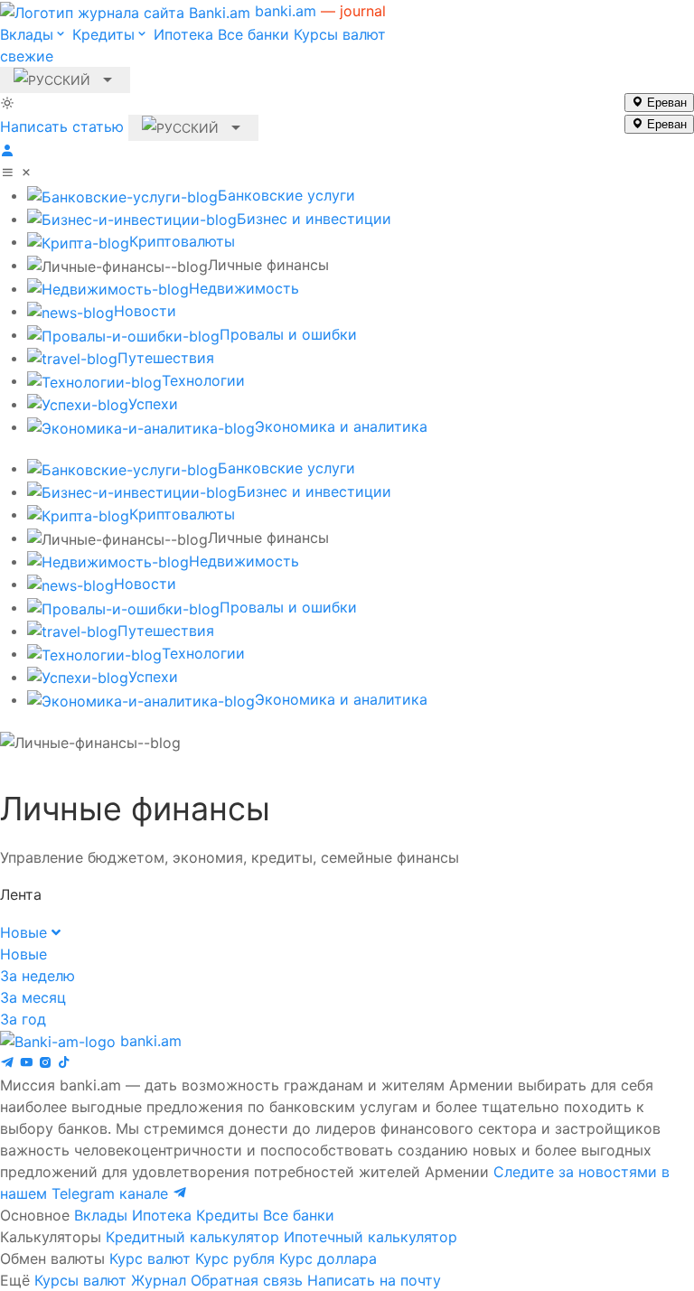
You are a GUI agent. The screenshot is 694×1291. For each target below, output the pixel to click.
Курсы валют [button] (193, 45)
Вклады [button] (26, 34)
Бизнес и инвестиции (314, 219)
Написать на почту (374, 1280)
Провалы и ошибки (288, 334)
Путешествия (165, 358)
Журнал (158, 1280)
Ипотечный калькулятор (370, 1237)
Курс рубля (235, 1258)
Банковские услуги (286, 195)
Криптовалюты (182, 241)
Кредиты (227, 1215)
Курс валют (150, 1258)
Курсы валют (80, 1280)
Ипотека (162, 1215)
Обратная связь (247, 1280)
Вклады (100, 1215)
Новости (145, 311)
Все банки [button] (253, 34)
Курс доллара (328, 1258)
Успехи (153, 404)
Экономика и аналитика (341, 426)
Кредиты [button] (103, 34)
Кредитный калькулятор (192, 1237)
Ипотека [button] (183, 34)
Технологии (203, 380)
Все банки (298, 1215)
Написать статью (62, 126)
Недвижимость (244, 288)
